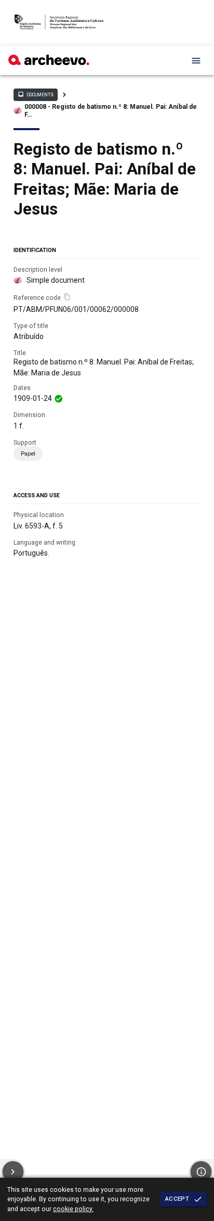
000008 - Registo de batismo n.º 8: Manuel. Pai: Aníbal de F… (110, 110)
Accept (177, 1198)
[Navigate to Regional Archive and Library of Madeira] (59, 23)
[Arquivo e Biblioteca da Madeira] (48, 62)
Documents (35, 94)
